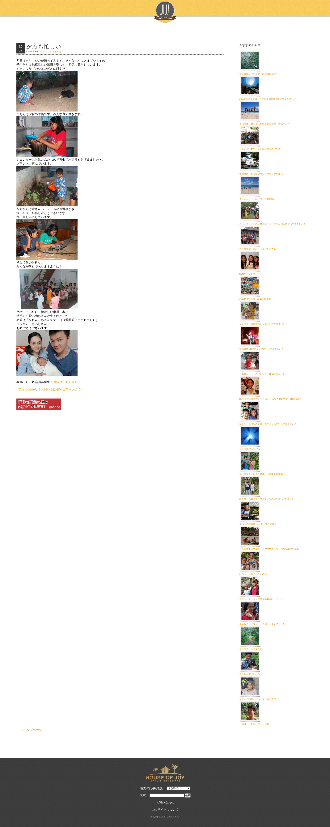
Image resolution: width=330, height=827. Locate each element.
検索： (144, 795)
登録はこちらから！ (67, 382)
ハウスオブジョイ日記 (50, 51)
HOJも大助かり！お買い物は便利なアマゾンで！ (50, 389)
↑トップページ (32, 729)
